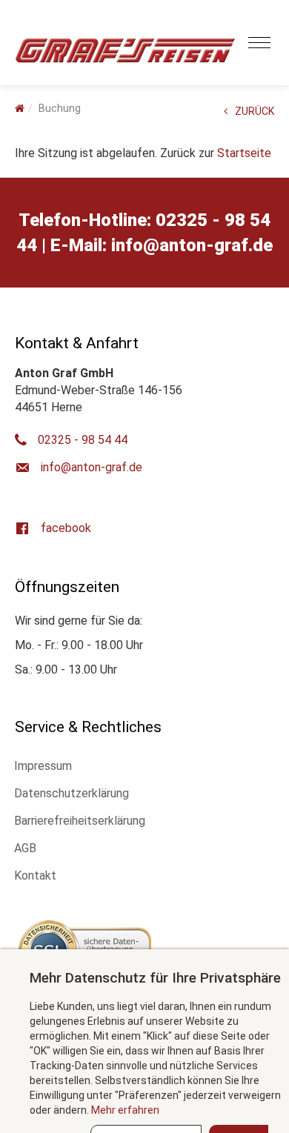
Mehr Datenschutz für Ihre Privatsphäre (155, 977)
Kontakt (35, 875)
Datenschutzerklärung (71, 793)
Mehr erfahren (125, 1110)
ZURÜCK (254, 111)
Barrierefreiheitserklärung (79, 821)
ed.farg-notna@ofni (192, 245)
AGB (25, 848)
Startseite (244, 153)
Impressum (43, 766)
